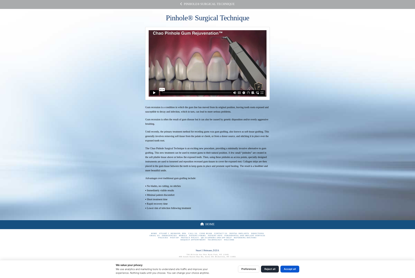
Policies (163, 238)
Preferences (248, 269)
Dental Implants (239, 233)
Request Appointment (193, 240)
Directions (257, 233)
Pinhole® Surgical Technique (209, 4)
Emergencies (169, 235)
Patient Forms (197, 235)
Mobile (183, 235)
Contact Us (220, 233)
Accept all (290, 269)
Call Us (192, 233)
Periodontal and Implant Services (245, 235)
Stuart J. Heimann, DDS (172, 233)
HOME (210, 224)
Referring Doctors (245, 238)
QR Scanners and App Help (216, 238)
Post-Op (174, 238)
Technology (215, 240)
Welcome (229, 240)
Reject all (269, 269)
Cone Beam (206, 233)
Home (154, 233)
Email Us (155, 235)
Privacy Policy (190, 238)
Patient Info (215, 235)
